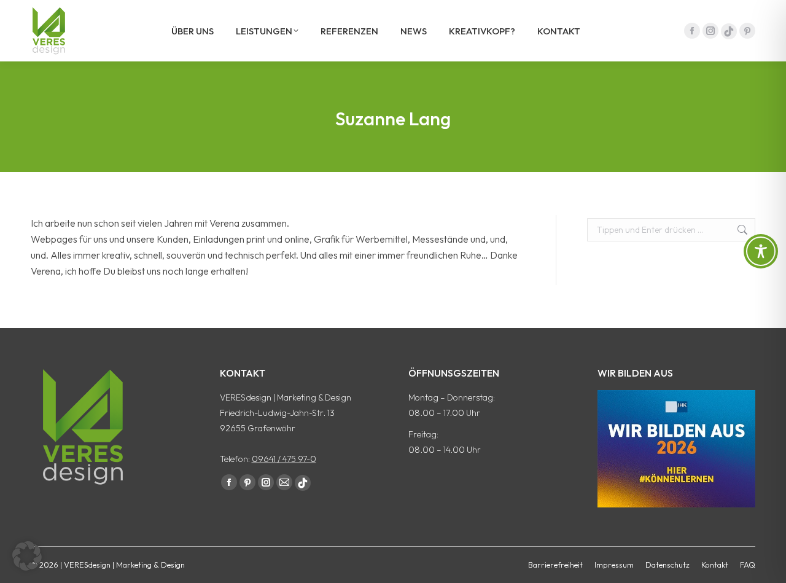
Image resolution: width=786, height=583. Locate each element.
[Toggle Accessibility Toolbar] (761, 251)
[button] (27, 556)
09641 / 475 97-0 (284, 458)
